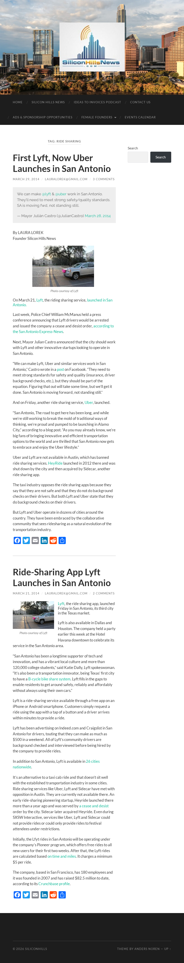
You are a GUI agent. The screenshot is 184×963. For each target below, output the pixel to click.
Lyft (39, 300)
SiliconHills (36, 949)
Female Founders (96, 117)
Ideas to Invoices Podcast (97, 102)
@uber (60, 194)
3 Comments (104, 179)
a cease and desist (94, 805)
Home (18, 102)
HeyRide (55, 463)
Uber (89, 402)
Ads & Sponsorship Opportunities (42, 117)
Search (133, 148)
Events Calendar (140, 117)
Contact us (140, 102)
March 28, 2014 (98, 216)
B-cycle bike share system (49, 679)
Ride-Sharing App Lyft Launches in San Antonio (62, 577)
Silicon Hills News (48, 102)
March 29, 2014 (26, 179)
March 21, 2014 (26, 593)
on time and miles (62, 856)
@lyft (46, 194)
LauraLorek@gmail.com (66, 179)
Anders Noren (147, 949)
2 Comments (104, 593)
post (60, 369)
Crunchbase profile (54, 883)
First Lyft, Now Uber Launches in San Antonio (62, 163)
